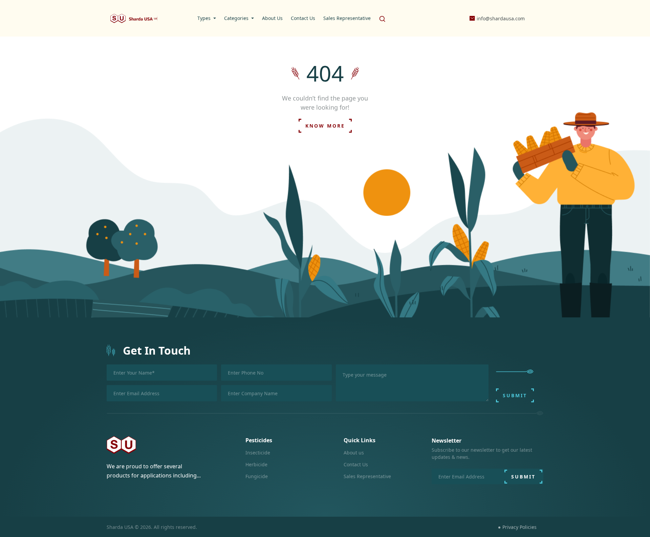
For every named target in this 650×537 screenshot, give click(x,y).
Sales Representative (367, 476)
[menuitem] (206, 18)
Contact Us (356, 464)
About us (354, 452)
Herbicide (256, 464)
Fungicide (256, 476)
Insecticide (257, 452)
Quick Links (359, 440)
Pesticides (258, 440)
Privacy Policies (519, 527)
